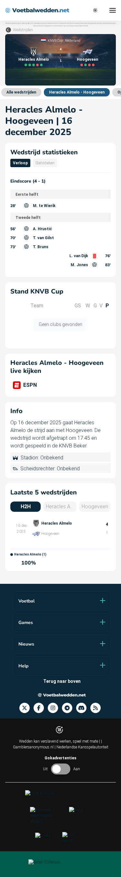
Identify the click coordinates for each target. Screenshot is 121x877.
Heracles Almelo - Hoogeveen (77, 92)
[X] (26, 708)
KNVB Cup (55, 40)
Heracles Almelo (33, 59)
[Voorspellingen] (97, 708)
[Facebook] (41, 708)
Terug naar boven (62, 681)
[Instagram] (55, 708)
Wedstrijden (23, 30)
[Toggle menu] (112, 10)
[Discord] (83, 708)
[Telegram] (69, 708)
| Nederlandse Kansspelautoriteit (81, 747)
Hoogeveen (87, 59)
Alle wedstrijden (21, 92)
